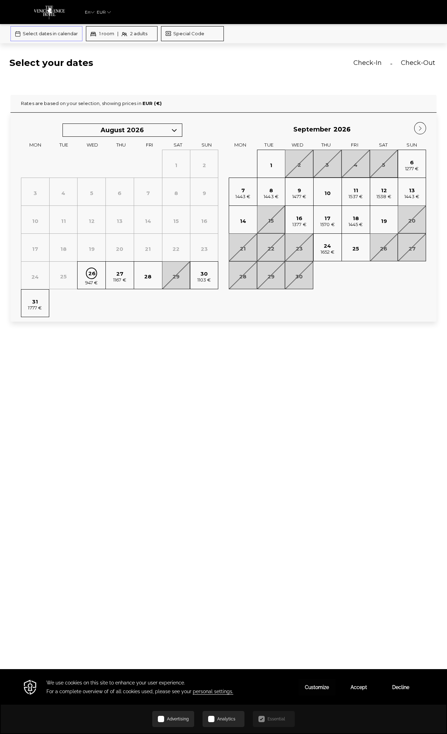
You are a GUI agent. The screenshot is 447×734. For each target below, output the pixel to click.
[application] (223, 701)
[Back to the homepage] (49, 12)
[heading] (151, 65)
